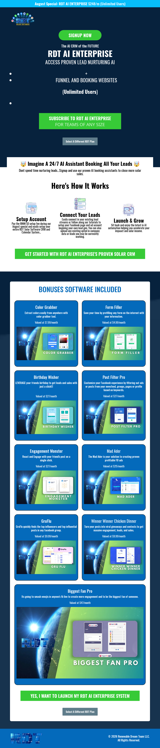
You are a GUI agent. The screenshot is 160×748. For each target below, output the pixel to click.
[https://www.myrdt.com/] (23, 19)
